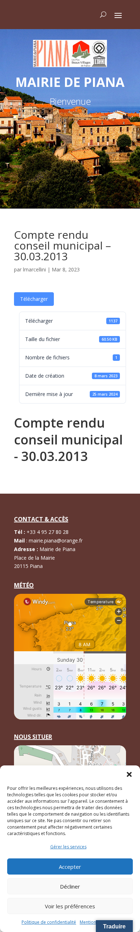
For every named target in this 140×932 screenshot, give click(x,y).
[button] (129, 774)
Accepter (70, 866)
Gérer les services (68, 847)
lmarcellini (34, 269)
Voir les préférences (70, 906)
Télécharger (34, 298)
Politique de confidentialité (49, 922)
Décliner (70, 886)
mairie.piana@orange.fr (56, 540)
